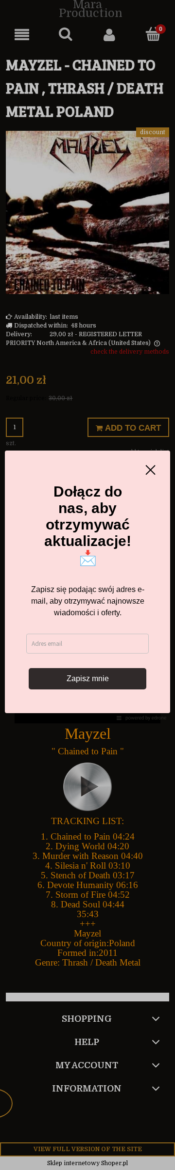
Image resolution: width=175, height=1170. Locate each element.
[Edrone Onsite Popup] (87, 585)
